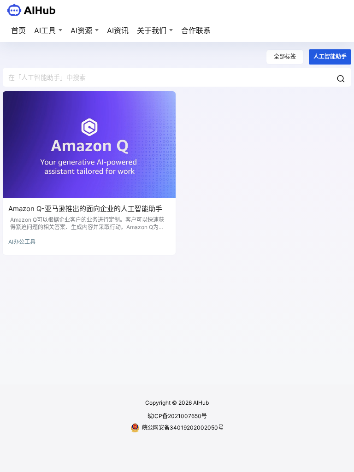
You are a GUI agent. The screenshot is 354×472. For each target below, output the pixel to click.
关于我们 (151, 30)
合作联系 (196, 30)
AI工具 (45, 30)
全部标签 (285, 56)
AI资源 (81, 30)
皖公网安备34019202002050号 (183, 427)
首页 (18, 30)
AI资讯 (118, 30)
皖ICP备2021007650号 (177, 416)
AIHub (200, 402)
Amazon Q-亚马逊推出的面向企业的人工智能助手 (85, 208)
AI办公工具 (21, 241)
